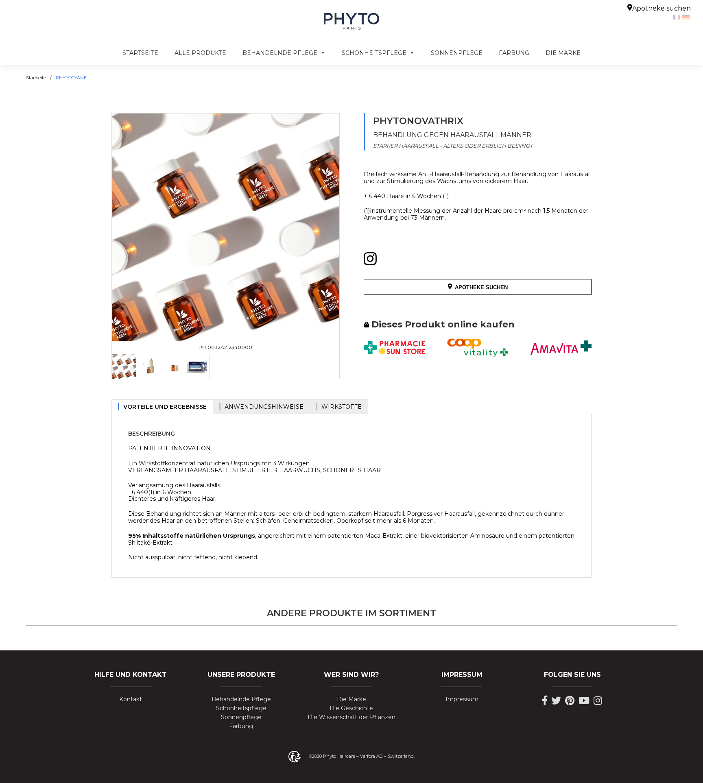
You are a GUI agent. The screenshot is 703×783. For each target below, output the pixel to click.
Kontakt (130, 699)
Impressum (461, 699)
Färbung (514, 53)
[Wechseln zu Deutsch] (687, 16)
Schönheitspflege (374, 53)
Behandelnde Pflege (279, 53)
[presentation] (124, 366)
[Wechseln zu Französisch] (677, 16)
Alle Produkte (200, 53)
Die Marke (563, 53)
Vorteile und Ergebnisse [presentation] (165, 406)
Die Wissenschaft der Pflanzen (351, 717)
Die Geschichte (351, 708)
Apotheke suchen (661, 8)
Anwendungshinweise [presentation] (264, 406)
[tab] (124, 366)
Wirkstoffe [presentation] (341, 406)
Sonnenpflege (456, 53)
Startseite (140, 53)
